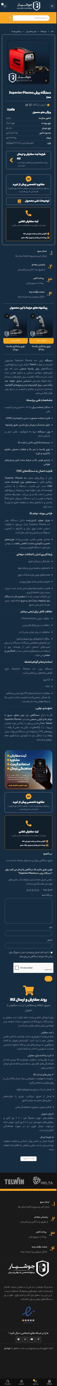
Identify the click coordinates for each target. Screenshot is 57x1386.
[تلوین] (14, 1180)
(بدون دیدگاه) (39, 105)
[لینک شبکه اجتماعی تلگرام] (18, 1339)
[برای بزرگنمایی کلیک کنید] (46, 81)
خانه (52, 31)
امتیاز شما (47, 890)
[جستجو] (10, 18)
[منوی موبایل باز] (52, 6)
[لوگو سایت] (28, 6)
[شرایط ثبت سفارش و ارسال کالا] (11, 160)
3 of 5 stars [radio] (32, 890)
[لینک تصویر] (28, 770)
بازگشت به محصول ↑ (28, 1158)
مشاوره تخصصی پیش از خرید (29, 184)
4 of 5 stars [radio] (30, 890)
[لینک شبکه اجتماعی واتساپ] (25, 1339)
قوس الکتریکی (30, 31)
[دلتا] (42, 1180)
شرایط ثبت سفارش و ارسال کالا (31, 156)
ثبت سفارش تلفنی (28, 221)
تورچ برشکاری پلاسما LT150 (15, 348)
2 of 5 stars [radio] (35, 890)
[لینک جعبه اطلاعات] (28, 254)
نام (50, 928)
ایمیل (49, 940)
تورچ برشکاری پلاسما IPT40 (41, 348)
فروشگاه (43, 31)
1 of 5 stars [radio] (38, 890)
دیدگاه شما (46, 895)
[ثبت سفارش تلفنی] (28, 213)
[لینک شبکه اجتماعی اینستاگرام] (38, 1339)
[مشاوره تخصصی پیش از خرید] (28, 179)
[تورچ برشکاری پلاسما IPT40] (41, 325)
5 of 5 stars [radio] (27, 890)
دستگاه (48, 361)
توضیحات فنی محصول (37, 201)
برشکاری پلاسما (16, 31)
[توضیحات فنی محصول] (19, 201)
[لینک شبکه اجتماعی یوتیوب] (31, 1339)
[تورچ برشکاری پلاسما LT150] (15, 325)
